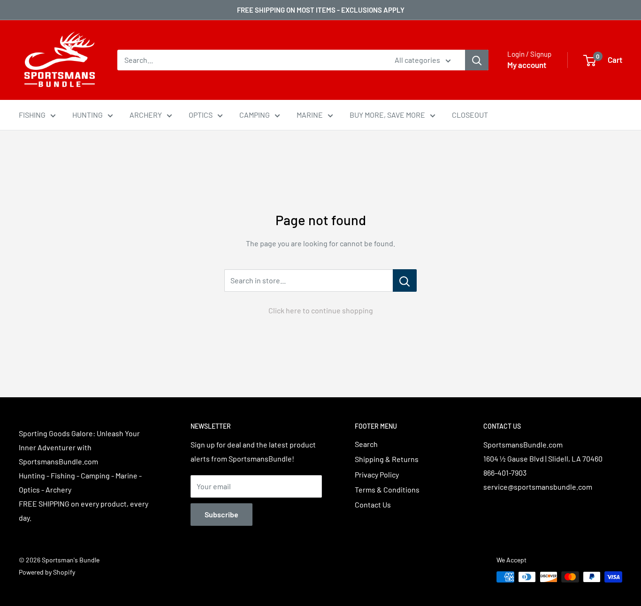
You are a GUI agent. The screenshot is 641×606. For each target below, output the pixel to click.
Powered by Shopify (47, 572)
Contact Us (373, 504)
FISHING (32, 114)
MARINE (310, 114)
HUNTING (87, 114)
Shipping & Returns (387, 458)
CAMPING (254, 114)
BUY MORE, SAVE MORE (387, 114)
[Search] (476, 60)
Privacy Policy (377, 474)
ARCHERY (146, 114)
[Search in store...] (405, 280)
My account (526, 64)
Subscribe (221, 514)
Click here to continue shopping (320, 310)
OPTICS (201, 114)
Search (366, 443)
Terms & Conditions (387, 489)
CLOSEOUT (470, 114)
